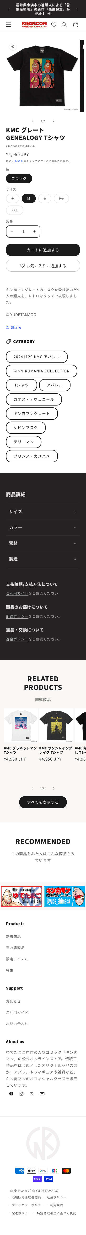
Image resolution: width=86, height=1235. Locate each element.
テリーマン (24, 441)
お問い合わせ (17, 1023)
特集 (9, 969)
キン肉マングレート (32, 413)
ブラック (19, 178)
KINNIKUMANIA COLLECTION (42, 371)
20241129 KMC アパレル (37, 356)
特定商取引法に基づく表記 (56, 1213)
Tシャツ (21, 385)
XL (63, 199)
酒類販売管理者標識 (26, 1197)
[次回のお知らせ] (77, 9)
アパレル (55, 385)
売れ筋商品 (15, 947)
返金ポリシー (17, 638)
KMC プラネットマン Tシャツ (20, 750)
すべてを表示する (43, 802)
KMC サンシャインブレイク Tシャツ (55, 750)
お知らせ (13, 1001)
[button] (8, 24)
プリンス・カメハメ (32, 456)
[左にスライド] (32, 121)
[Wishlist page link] (53, 24)
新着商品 (13, 936)
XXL (16, 211)
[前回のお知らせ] (9, 9)
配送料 (19, 161)
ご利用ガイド (17, 593)
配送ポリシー (17, 616)
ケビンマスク (26, 427)
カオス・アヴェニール (34, 399)
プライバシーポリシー (28, 1205)
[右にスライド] (53, 121)
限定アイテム (17, 958)
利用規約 (56, 1205)
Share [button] (16, 327)
